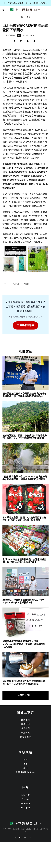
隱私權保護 (25, 737)
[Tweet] (21, 41)
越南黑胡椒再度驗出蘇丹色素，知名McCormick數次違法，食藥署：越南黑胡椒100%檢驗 (23, 644)
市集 (25, 764)
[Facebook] (15, 837)
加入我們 (25, 728)
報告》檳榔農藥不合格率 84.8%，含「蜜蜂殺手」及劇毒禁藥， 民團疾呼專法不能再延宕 (24, 478)
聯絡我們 (25, 724)
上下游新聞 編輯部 (8, 35)
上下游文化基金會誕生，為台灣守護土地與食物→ (25, 3)
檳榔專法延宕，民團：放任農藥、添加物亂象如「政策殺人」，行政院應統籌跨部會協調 (24, 437)
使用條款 (25, 732)
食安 (18, 35)
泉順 (27, 284)
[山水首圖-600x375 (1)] (25, 272)
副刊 (25, 768)
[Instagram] (20, 837)
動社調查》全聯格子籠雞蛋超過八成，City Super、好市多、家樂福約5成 (23, 601)
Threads (26, 799)
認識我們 (25, 720)
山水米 (17, 284)
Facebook (25, 803)
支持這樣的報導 (25, 325)
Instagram (25, 808)
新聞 (25, 759)
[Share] (14, 41)
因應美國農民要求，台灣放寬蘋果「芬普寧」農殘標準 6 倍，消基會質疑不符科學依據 (24, 395)
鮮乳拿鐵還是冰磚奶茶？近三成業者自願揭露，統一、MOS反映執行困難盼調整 (23, 682)
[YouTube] (25, 837)
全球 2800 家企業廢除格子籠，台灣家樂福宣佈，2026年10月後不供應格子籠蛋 (24, 560)
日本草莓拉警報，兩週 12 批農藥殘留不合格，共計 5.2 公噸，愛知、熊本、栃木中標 (25, 519)
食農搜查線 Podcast (25, 772)
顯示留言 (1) (24, 695)
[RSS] (30, 837)
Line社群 (25, 795)
